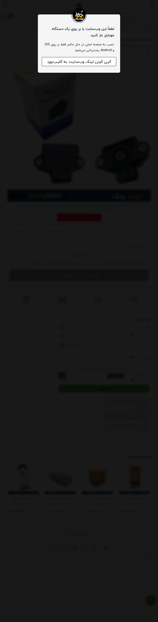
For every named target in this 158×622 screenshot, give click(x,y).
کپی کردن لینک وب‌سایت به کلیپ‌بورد (79, 61)
